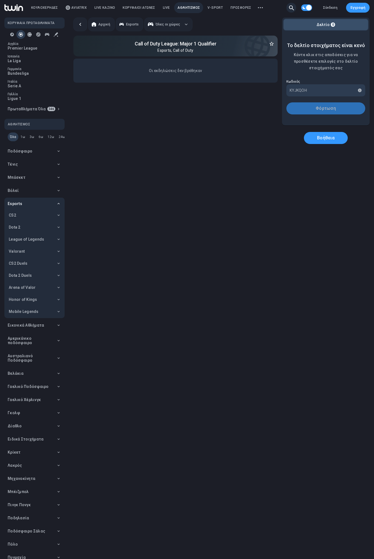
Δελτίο (325, 24)
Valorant (17, 251)
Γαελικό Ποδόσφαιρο (28, 386)
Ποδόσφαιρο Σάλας (26, 531)
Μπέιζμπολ (18, 491)
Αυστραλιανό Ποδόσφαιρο (20, 358)
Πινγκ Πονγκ (19, 505)
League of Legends (26, 239)
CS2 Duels (18, 263)
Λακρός (15, 465)
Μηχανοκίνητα (21, 478)
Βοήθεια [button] (326, 137)
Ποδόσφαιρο (20, 151)
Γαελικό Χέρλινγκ (24, 399)
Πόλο (13, 544)
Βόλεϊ (13, 190)
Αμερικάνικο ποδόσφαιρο (20, 340)
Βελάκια (16, 373)
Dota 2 (15, 227)
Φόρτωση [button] (326, 108)
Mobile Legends (24, 311)
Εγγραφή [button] (357, 7)
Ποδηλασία (18, 518)
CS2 (12, 215)
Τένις (13, 164)
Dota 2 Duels (20, 275)
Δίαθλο (15, 426)
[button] (291, 8)
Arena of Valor (22, 287)
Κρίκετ (14, 452)
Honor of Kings (23, 299)
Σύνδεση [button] (330, 7)
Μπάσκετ (16, 177)
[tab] (12, 34)
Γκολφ (14, 413)
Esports (15, 203)
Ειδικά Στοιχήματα (26, 439)
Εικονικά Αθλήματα (26, 325)
